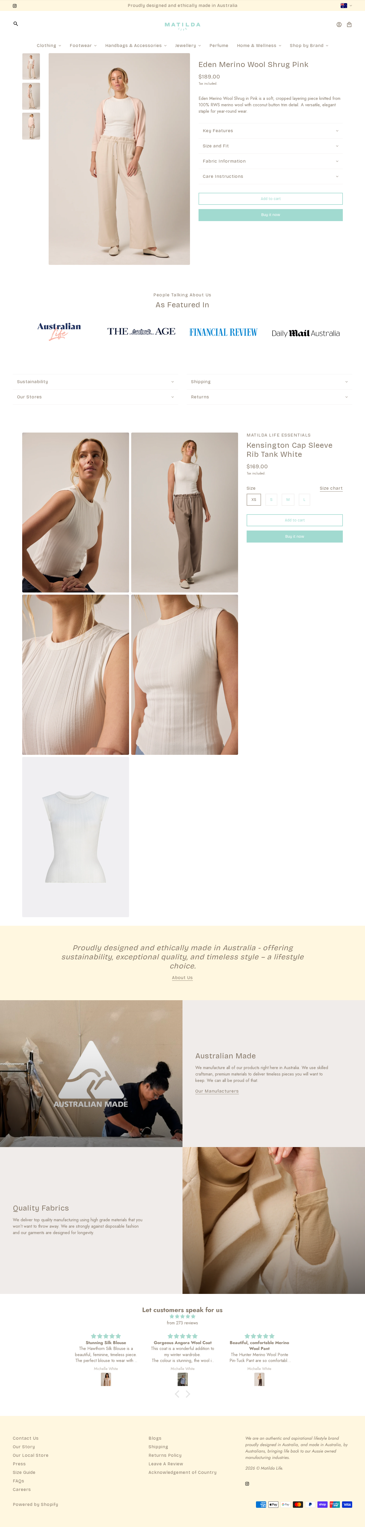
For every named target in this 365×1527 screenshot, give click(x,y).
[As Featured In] (59, 332)
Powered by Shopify (35, 1504)
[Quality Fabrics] (274, 1220)
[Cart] (349, 25)
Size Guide (24, 1472)
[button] (178, 1394)
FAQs (18, 1480)
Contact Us (26, 1438)
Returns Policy (165, 1455)
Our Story (24, 1446)
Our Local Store (31, 1455)
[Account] (339, 25)
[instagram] (15, 5)
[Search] (16, 24)
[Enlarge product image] (119, 159)
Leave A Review (166, 1463)
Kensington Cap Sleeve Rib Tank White (290, 450)
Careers (22, 1489)
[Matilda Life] (182, 24)
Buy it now (270, 215)
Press (19, 1463)
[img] (182, 1316)
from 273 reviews (182, 1323)
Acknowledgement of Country (183, 1472)
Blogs (155, 1438)
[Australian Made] (91, 1073)
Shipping (158, 1446)
